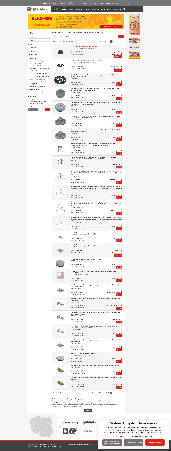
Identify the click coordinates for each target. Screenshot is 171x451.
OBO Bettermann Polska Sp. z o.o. (81, 261)
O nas (120, 9)
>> (122, 41)
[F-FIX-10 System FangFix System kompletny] (60, 358)
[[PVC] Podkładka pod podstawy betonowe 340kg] (60, 66)
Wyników (55, 393)
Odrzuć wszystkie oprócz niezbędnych (112, 442)
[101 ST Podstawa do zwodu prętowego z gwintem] (60, 263)
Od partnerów (146, 436)
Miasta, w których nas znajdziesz (79, 444)
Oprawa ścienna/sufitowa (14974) (39, 76)
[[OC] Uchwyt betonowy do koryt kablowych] (60, 52)
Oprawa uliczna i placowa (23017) (38, 73)
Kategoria (31, 51)
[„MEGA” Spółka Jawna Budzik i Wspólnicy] (70, 422)
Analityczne (133, 436)
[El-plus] (45, 9)
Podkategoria (32, 58)
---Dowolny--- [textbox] (33, 40)
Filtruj (47, 109)
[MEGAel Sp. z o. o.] (90, 422)
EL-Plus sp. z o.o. (55, 446)
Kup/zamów (118, 56)
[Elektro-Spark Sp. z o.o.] (70, 431)
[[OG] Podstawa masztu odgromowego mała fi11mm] (60, 237)
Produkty (63, 9)
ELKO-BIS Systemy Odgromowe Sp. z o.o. (83, 48)
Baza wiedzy (105, 9)
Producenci (78, 9)
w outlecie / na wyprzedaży (38, 101)
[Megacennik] (33, 9)
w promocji (33, 106)
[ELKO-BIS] (76, 21)
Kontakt (114, 9)
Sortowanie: (56, 41)
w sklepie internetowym (37, 103)
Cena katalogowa (33, 89)
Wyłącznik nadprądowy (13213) (37, 79)
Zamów (119, 84)
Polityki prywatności (157, 432)
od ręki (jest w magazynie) (37, 99)
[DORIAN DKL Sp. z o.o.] (90, 431)
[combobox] (39, 40)
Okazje (71, 9)
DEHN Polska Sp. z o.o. (78, 78)
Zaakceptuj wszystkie (155, 442)
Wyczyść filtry (33, 109)
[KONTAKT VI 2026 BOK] (134, 24)
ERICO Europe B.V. (76, 288)
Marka (30, 44)
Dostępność (32, 96)
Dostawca (31, 37)
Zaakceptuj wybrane (133, 442)
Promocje (87, 9)
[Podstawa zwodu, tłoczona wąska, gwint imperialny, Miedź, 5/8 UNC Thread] (60, 370)
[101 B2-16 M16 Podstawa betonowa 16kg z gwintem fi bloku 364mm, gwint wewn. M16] (60, 276)
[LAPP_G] (134, 48)
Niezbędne (121, 436)
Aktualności (96, 9)
